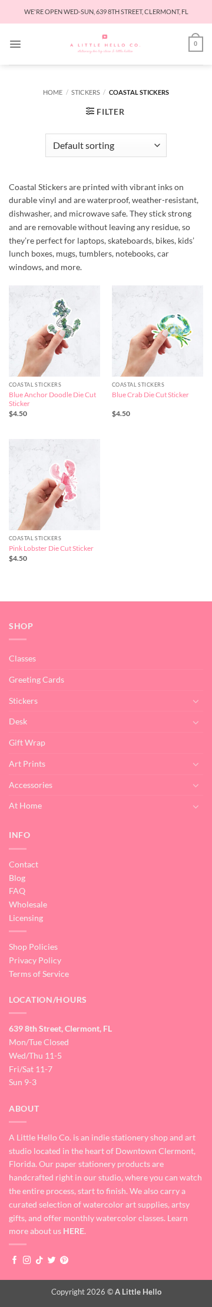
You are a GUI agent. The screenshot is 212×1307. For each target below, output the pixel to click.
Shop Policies (33, 947)
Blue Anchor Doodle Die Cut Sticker (52, 399)
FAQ (17, 891)
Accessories (30, 785)
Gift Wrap (27, 742)
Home (52, 92)
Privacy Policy (35, 960)
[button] (15, 44)
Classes (22, 658)
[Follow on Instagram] (27, 1260)
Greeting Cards (36, 679)
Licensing (26, 918)
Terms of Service (39, 974)
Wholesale (28, 904)
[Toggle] (196, 700)
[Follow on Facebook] (15, 1260)
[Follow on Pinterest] (64, 1260)
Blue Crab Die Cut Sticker (150, 394)
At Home (25, 805)
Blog (17, 878)
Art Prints (27, 764)
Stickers (85, 92)
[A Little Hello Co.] (105, 44)
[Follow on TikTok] (39, 1260)
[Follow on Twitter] (52, 1260)
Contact (23, 864)
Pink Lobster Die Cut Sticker (51, 548)
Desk (18, 721)
